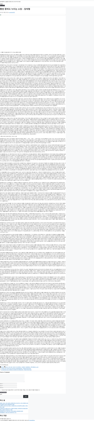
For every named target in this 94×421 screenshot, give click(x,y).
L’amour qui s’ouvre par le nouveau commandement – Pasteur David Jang (16, 368)
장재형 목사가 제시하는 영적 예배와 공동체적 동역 (11, 411)
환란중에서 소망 (34, 367)
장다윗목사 (18, 367)
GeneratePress (32, 420)
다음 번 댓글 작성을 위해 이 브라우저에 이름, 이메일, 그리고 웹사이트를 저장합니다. (21, 389)
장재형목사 (27, 367)
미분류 (2, 367)
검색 (1, 394)
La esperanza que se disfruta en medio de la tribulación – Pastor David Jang (16, 369)
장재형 (23, 367)
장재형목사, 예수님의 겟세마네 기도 (8, 412)
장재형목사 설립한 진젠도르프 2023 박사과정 (10, 1)
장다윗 (14, 367)
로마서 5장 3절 (8, 367)
